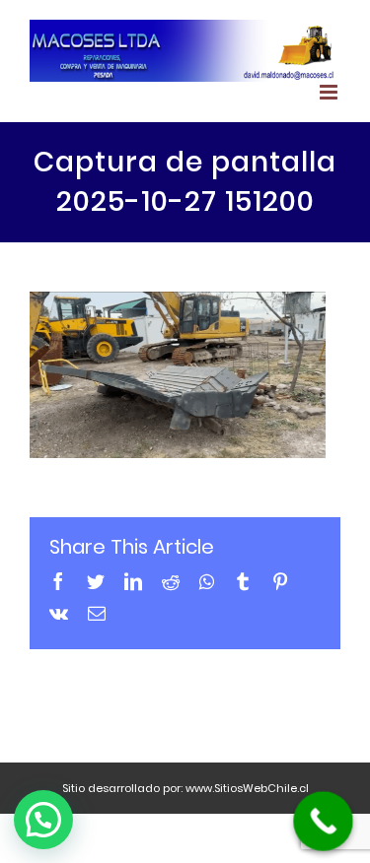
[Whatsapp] (206, 581)
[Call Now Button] (323, 821)
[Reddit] (171, 581)
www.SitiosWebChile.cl (247, 788)
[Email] (97, 613)
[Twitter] (96, 581)
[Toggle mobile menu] (330, 92)
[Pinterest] (280, 581)
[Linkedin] (133, 581)
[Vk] (58, 613)
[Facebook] (58, 581)
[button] (43, 819)
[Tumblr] (243, 581)
